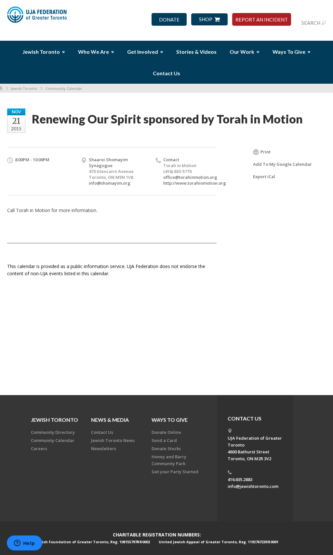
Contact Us (166, 73)
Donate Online (166, 432)
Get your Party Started (175, 472)
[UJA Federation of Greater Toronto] (37, 17)
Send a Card (164, 440)
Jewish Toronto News (113, 440)
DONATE (169, 19)
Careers (39, 448)
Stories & (196, 52)
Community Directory (53, 432)
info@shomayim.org (109, 183)
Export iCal (264, 176)
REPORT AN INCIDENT (261, 19)
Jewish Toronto (24, 88)
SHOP (205, 19)
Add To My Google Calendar (282, 164)
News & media (110, 420)
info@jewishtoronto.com (253, 486)
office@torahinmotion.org (190, 177)
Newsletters (103, 448)
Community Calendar (63, 88)
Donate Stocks (166, 448)
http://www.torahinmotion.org (194, 183)
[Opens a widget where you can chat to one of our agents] (24, 543)
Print (265, 152)
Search (310, 23)
